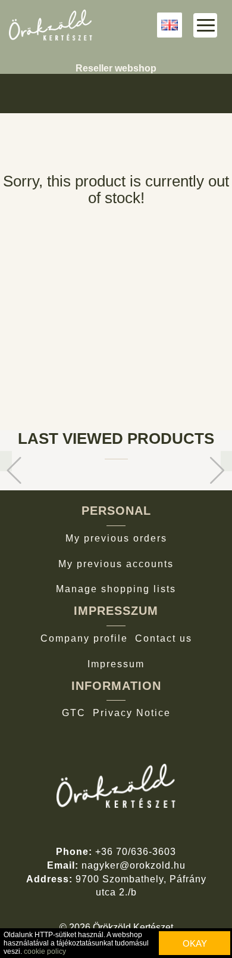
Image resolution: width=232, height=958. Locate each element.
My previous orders (116, 538)
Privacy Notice (132, 713)
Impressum (116, 664)
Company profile (84, 638)
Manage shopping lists (116, 589)
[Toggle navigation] (205, 25)
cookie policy (45, 951)
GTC (74, 713)
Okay (195, 943)
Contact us (163, 638)
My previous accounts (116, 564)
